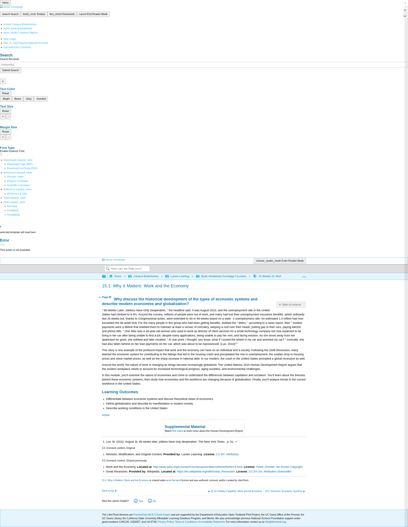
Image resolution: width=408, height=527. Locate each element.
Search (108, 269)
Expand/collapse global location (304, 275)
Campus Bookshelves (146, 276)
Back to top (108, 490)
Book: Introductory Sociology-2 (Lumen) (224, 276)
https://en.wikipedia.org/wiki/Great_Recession (206, 471)
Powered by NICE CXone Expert (152, 514)
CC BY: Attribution (227, 454)
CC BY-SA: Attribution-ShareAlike (270, 471)
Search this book (9, 59)
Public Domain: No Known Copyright (279, 466)
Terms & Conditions (186, 521)
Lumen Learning (180, 276)
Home (118, 276)
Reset (5, 93)
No (154, 501)
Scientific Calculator (18, 185)
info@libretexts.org (275, 521)
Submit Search (10, 70)
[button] (12, 210)
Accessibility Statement (211, 521)
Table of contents (291, 304)
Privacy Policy (166, 521)
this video (177, 431)
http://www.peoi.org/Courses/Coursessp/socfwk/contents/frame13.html (197, 466)
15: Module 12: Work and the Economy (280, 276)
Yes (141, 501)
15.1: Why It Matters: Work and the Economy (125, 480)
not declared (175, 480)
